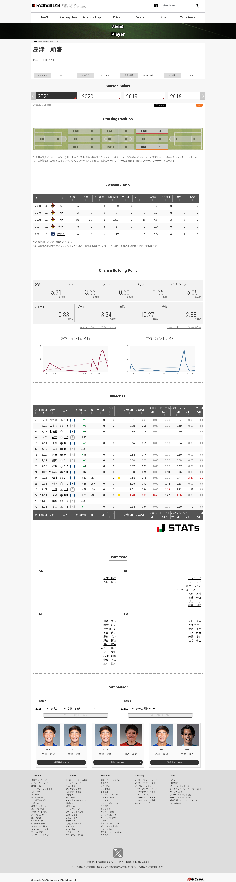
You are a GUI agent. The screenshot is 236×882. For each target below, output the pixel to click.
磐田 (54, 454)
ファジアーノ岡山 (39, 826)
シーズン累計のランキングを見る (184, 327)
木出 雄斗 (194, 593)
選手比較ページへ (160, 715)
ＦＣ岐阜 (104, 800)
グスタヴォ (194, 625)
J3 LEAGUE (106, 775)
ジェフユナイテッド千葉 (41, 789)
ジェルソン (194, 601)
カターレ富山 (72, 815)
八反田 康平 (108, 648)
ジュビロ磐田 (72, 818)
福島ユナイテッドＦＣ (110, 780)
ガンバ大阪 (36, 818)
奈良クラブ (105, 809)
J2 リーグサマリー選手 (145, 792)
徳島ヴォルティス (73, 823)
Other (172, 775)
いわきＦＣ (71, 795)
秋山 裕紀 (109, 652)
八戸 (54, 489)
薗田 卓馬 (194, 621)
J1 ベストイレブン (143, 786)
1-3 (66, 472)
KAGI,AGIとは (176, 792)
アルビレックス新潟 (74, 812)
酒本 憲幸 (109, 644)
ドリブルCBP (165, 409)
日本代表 (174, 783)
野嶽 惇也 (109, 640)
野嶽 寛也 (109, 636)
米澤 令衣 (194, 636)
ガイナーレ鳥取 (107, 812)
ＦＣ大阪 (104, 806)
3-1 (66, 477)
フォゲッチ (194, 578)
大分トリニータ (72, 832)
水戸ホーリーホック (40, 783)
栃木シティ (71, 797)
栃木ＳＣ (104, 783)
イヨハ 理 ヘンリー (188, 589)
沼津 (54, 477)
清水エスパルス (38, 809)
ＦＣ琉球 (104, 835)
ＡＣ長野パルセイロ (109, 795)
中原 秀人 (109, 659)
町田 (54, 437)
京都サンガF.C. (37, 815)
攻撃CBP (129, 409)
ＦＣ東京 (35, 795)
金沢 (61, 205)
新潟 (54, 448)
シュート (139, 196)
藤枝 (54, 501)
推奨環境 (101, 862)
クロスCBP (153, 409)
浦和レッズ (36, 786)
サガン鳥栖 (71, 829)
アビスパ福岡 (37, 832)
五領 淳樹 (109, 632)
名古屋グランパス (39, 812)
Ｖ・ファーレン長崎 (40, 835)
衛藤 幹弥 (194, 597)
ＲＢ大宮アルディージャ (76, 800)
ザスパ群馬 (105, 786)
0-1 (66, 443)
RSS (199, 105)
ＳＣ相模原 (105, 789)
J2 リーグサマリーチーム (146, 789)
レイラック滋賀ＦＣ (109, 803)
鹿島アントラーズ (39, 780)
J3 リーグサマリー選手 (145, 800)
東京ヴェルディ (38, 797)
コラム (173, 780)
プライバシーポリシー (116, 862)
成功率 (152, 196)
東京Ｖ (53, 425)
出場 (72, 196)
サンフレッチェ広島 (40, 829)
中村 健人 (109, 625)
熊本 (54, 483)
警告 (179, 196)
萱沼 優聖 (194, 629)
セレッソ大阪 (37, 821)
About (163, 17)
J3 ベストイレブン (143, 803)
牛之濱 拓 (109, 629)
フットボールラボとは (179, 786)
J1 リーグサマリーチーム (146, 780)
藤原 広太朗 (193, 586)
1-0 (66, 437)
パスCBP (141, 409)
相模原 (53, 431)
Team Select (187, 17)
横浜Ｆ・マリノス (39, 806)
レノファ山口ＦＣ (108, 815)
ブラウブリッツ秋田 (74, 789)
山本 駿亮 (194, 632)
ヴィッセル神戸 (38, 823)
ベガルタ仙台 (72, 786)
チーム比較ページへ (75, 715)
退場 (192, 196)
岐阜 (54, 466)
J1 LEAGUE (36, 775)
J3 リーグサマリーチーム (146, 797)
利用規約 (92, 862)
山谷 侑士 (194, 640)
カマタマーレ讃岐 (108, 818)
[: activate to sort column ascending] (42, 198)
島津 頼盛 (109, 655)
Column (140, 17)
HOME (44, 17)
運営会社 (131, 862)
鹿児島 (61, 234)
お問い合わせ (142, 862)
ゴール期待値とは (177, 803)
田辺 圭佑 (109, 621)
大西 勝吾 (109, 578)
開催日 (43, 409)
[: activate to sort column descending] (36, 198)
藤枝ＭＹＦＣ (72, 821)
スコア (64, 410)
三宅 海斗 (109, 663)
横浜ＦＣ (70, 803)
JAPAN (116, 17)
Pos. (91, 409)
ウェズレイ (194, 582)
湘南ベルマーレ (72, 806)
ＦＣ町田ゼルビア (39, 800)
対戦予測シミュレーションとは (183, 800)
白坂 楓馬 (109, 582)
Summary (139, 775)
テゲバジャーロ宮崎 (74, 835)
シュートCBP (188, 409)
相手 (53, 409)
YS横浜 (53, 472)
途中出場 (99, 196)
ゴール (126, 196)
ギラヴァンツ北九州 (109, 826)
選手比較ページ (61, 762)
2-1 (66, 431)
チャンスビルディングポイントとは (98, 327)
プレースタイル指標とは (180, 795)
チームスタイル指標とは (180, 797)
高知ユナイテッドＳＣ (110, 823)
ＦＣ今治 (70, 826)
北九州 (53, 420)
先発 (85, 196)
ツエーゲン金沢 (107, 797)
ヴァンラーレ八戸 (73, 783)
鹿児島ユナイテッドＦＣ (111, 832)
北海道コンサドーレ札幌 (76, 780)
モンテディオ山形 (73, 792)
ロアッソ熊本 (106, 829)
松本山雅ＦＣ (106, 792)
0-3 (66, 495)
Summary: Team (68, 17)
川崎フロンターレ (39, 803)
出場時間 (112, 196)
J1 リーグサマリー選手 (145, 783)
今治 (54, 495)
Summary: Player (92, 17)
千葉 (54, 443)
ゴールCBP (200, 409)
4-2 (66, 425)
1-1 (66, 420)
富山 (54, 506)
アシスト (166, 196)
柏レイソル (36, 792)
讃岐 (54, 460)
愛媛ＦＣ (104, 821)
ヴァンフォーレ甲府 (74, 809)
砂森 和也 (194, 605)
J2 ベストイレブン (143, 795)
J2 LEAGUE (71, 775)
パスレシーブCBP (176, 409)
